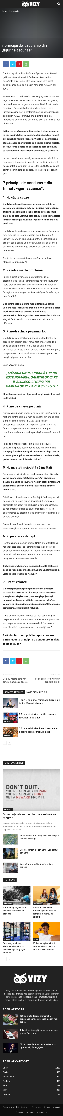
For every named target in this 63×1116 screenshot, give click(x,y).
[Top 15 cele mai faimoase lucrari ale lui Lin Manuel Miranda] (10, 703)
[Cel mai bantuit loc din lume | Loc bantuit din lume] (10, 853)
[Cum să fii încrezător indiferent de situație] (10, 868)
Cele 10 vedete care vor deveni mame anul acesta (15, 680)
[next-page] (9, 743)
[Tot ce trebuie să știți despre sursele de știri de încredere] (10, 1034)
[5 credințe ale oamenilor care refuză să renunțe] (31, 790)
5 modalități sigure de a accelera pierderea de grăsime (14, 910)
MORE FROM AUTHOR (37, 692)
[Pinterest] (19, 64)
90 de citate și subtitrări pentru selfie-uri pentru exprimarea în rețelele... (44, 946)
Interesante (14, 11)
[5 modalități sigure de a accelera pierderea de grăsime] (16, 895)
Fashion (7, 939)
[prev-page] (5, 743)
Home (4, 11)
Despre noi (36, 1107)
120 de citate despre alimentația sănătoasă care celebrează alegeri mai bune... (39, 1019)
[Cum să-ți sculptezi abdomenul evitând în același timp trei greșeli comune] (16, 931)
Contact (56, 1107)
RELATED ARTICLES (14, 692)
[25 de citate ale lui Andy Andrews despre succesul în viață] (10, 839)
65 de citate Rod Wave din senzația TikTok (47, 680)
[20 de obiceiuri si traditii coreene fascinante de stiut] (10, 718)
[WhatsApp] (26, 64)
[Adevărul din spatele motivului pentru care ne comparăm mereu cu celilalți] (46, 895)
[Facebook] (6, 64)
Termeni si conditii (11, 1107)
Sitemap (47, 1107)
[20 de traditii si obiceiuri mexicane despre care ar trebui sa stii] (10, 732)
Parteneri (25, 1107)
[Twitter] (13, 64)
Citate (36, 939)
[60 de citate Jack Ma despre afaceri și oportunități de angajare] (10, 1048)
